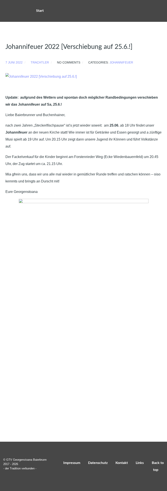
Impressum (71, 463)
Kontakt (121, 463)
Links (140, 463)
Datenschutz (98, 463)
